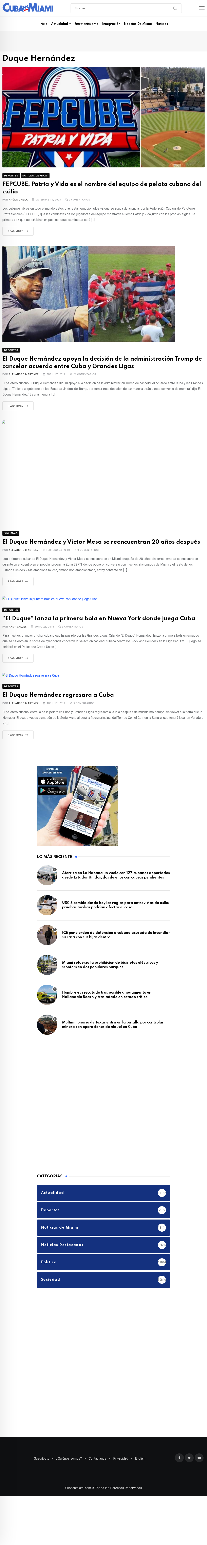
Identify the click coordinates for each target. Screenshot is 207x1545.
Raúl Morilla (18, 199)
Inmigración (111, 24)
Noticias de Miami (138, 24)
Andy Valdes (18, 626)
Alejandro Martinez (24, 374)
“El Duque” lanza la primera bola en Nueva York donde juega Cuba (98, 619)
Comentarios (79, 199)
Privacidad (120, 1458)
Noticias (161, 24)
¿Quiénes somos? (69, 1458)
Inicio (43, 24)
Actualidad (59, 24)
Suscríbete (41, 1458)
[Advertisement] (67, 1103)
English (140, 1458)
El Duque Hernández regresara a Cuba (58, 695)
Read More (15, 231)
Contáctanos (97, 1458)
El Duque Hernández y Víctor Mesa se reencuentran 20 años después (101, 542)
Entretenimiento (86, 24)
